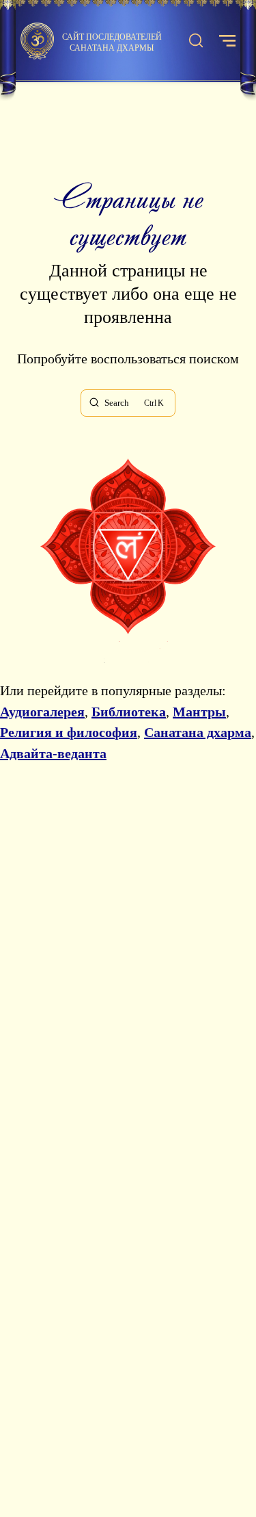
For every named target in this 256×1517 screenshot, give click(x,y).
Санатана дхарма (197, 732)
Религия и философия (68, 732)
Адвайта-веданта (53, 753)
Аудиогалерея (42, 711)
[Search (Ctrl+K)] (196, 41)
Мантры (199, 711)
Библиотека (128, 711)
